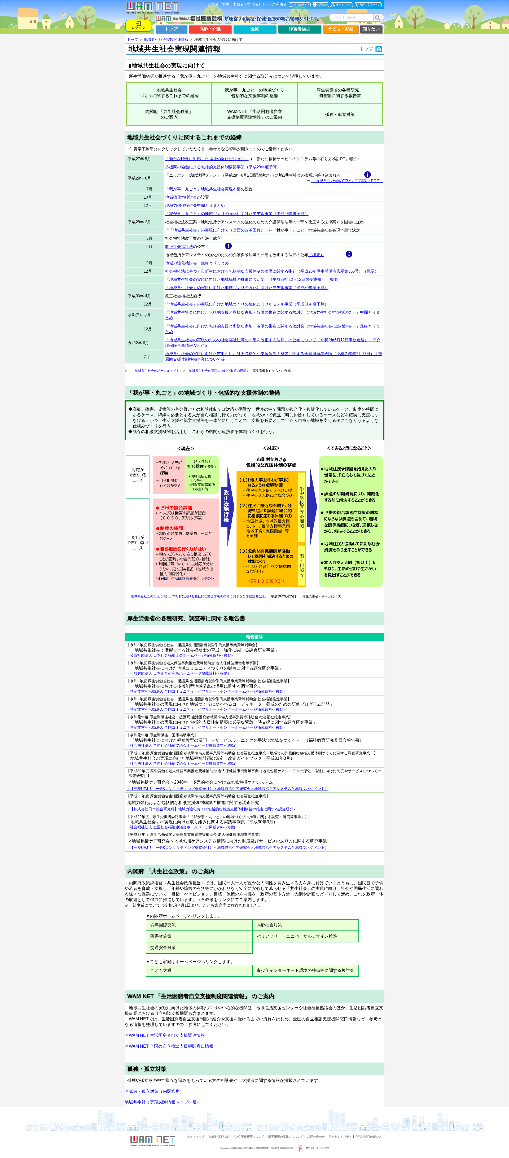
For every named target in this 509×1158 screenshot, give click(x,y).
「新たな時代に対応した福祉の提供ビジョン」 (207, 158)
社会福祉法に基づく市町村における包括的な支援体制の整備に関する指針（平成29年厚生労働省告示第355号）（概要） (272, 271)
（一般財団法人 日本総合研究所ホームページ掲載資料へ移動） (178, 673)
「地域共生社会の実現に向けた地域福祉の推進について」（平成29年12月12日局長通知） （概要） (253, 279)
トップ (132, 39)
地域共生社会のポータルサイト (157, 371)
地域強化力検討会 (181, 197)
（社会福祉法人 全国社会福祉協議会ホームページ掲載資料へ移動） (182, 746)
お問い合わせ (316, 1136)
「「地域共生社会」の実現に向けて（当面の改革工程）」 (217, 230)
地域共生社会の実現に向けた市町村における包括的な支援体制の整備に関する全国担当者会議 (198, 596)
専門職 (252, 4)
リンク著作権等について (248, 1136)
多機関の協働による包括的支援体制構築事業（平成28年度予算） (223, 167)
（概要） (316, 254)
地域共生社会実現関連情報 (166, 39)
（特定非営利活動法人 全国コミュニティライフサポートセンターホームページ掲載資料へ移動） (206, 691)
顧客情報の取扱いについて (285, 1136)
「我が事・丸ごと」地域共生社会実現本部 (203, 189)
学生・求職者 (233, 4)
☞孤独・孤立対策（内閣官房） (154, 1091)
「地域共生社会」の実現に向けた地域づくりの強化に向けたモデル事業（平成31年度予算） (246, 304)
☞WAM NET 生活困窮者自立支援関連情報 (165, 1035)
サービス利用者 (274, 4)
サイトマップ (195, 1136)
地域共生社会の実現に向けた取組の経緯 (217, 371)
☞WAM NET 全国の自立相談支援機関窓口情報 (169, 1046)
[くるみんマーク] (300, 1148)
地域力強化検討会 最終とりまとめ (197, 263)
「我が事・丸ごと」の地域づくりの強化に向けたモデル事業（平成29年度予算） (237, 213)
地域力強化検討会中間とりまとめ (195, 205)
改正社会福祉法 (179, 246)
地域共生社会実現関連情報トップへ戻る (163, 1102)
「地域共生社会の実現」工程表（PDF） (347, 180)
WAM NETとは (218, 1136)
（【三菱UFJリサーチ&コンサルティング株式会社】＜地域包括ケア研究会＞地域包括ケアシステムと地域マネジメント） (227, 789)
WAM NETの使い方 (369, 1136)
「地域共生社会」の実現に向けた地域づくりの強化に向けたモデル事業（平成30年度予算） (246, 287)
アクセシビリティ (340, 1136)
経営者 (213, 4)
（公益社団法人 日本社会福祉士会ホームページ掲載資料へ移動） (180, 655)
